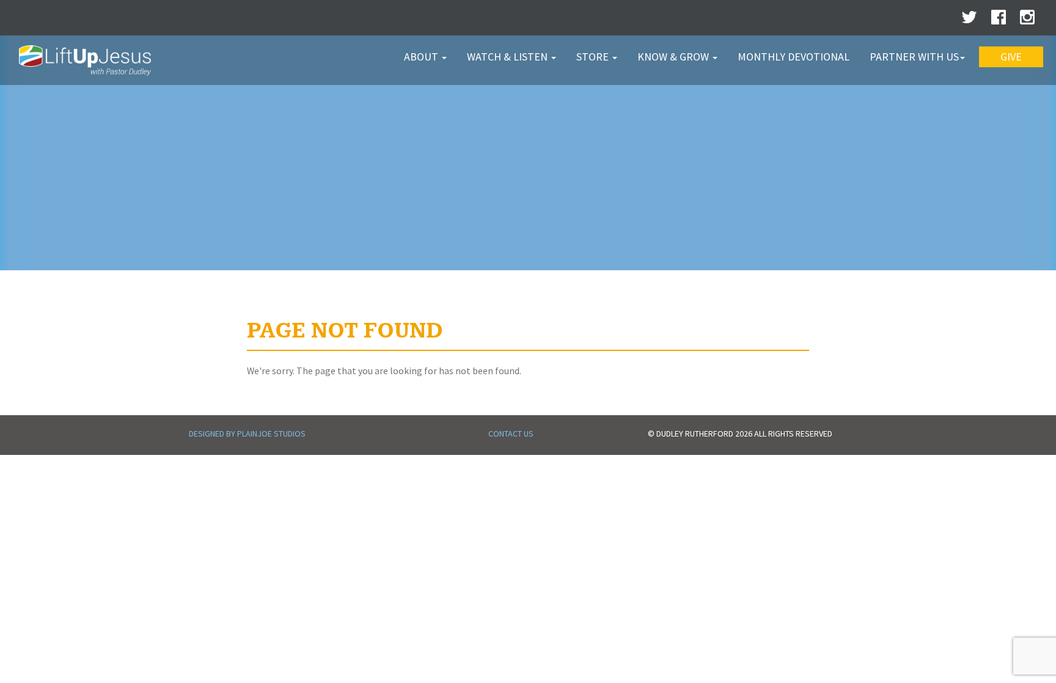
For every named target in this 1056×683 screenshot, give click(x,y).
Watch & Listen (508, 57)
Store (593, 57)
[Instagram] (1027, 20)
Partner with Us (914, 57)
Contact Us (511, 433)
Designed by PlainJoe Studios (247, 433)
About (422, 57)
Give (1011, 57)
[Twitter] (969, 20)
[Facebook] (998, 20)
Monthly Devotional (793, 57)
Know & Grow (674, 57)
